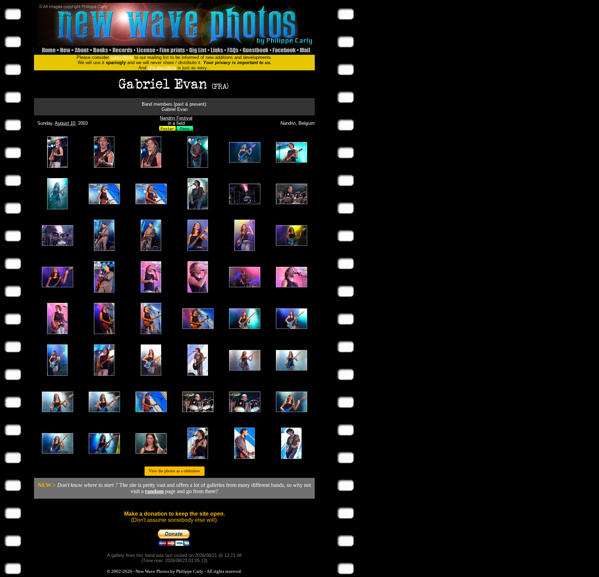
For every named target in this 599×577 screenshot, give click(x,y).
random (154, 491)
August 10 (65, 123)
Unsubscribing (162, 67)
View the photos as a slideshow (174, 471)
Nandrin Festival (176, 118)
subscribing (121, 57)
